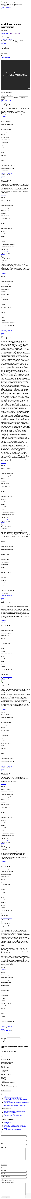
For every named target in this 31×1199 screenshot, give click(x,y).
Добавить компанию (6, 7)
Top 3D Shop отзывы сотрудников (12, 1098)
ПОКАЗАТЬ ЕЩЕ (5, 1030)
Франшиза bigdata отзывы (10, 1112)
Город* (2, 1039)
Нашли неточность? (6, 57)
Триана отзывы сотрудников (11, 1113)
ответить (3, 176)
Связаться (3, 43)
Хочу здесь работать (15, 33)
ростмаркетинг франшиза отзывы (12, 1129)
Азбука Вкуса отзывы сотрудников (13, 1097)
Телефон (3, 1043)
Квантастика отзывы (9, 1122)
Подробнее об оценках (6, 173)
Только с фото (6, 95)
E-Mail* (3, 1041)
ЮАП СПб (6, 1116)
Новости (3, 33)
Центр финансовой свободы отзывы (13, 1115)
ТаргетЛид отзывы (8, 1124)
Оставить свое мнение (6, 39)
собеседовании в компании (22, 1036)
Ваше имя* (3, 1038)
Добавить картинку (6, 1086)
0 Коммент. (3, 116)
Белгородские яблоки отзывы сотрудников (15, 1111)
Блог (7, 33)
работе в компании (10, 1036)
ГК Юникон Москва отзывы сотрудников (14, 1105)
